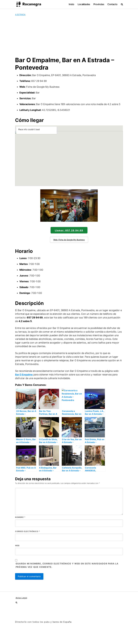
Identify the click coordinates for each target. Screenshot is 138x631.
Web (17, 545)
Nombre (20, 517)
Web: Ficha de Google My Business (69, 240)
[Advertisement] (69, 36)
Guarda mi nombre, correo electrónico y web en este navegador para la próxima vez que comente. (67, 565)
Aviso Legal (21, 598)
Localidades (84, 4)
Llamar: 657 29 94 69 (69, 230)
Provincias (98, 4)
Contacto (112, 4)
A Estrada (20, 14)
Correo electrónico (27, 531)
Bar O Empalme (24, 374)
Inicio (71, 4)
